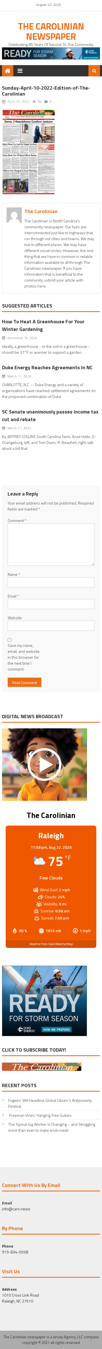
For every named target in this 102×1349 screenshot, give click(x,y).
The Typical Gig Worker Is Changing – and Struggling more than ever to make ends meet (51, 1127)
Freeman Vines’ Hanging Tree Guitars (40, 1115)
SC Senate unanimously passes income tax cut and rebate (50, 415)
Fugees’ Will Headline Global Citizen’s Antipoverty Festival (50, 1103)
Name (14, 574)
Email (13, 596)
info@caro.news (16, 1209)
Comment (17, 520)
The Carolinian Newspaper (51, 31)
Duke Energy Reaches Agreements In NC (47, 367)
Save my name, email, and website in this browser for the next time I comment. (24, 657)
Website (15, 618)
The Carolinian (41, 211)
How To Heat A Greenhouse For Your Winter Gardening (43, 325)
